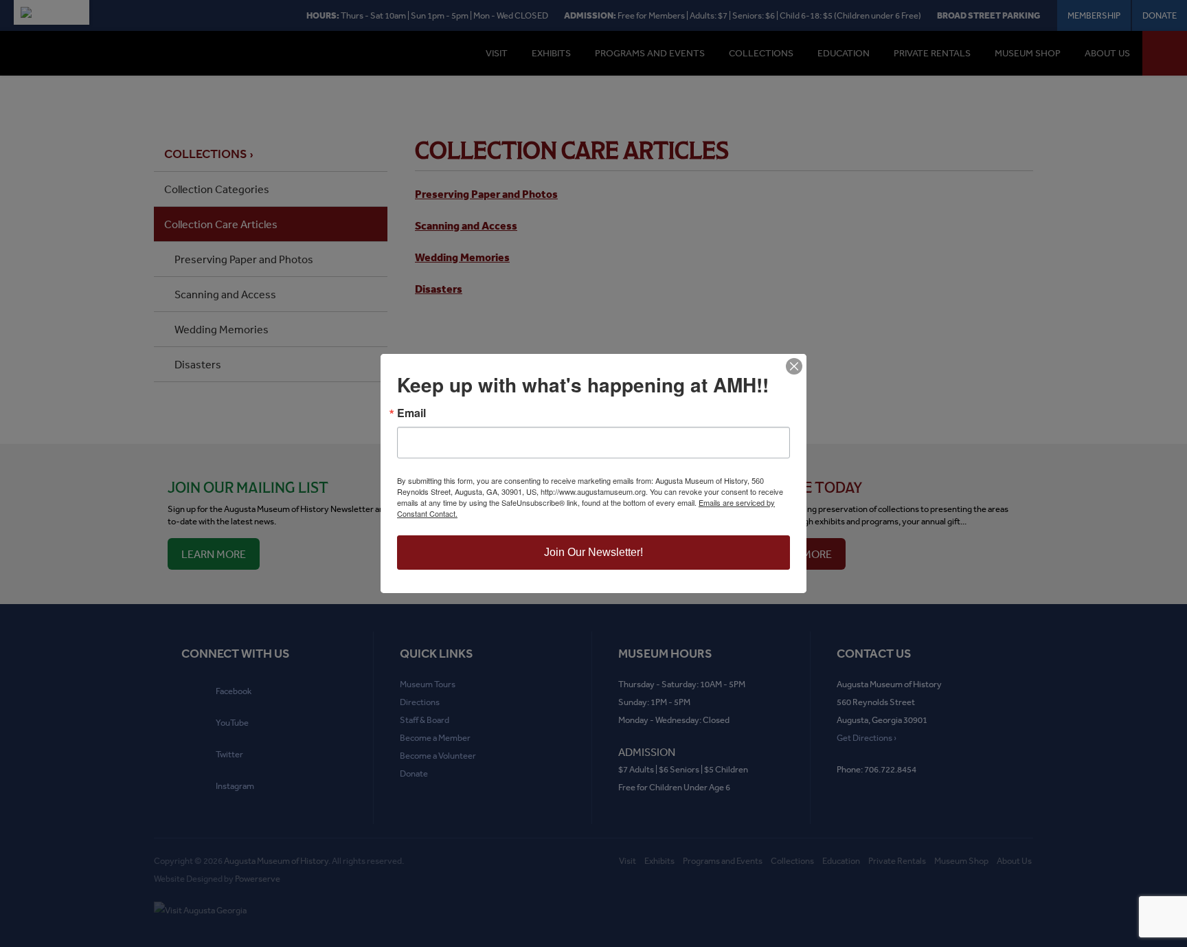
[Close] (794, 366)
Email (411, 413)
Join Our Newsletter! (593, 552)
